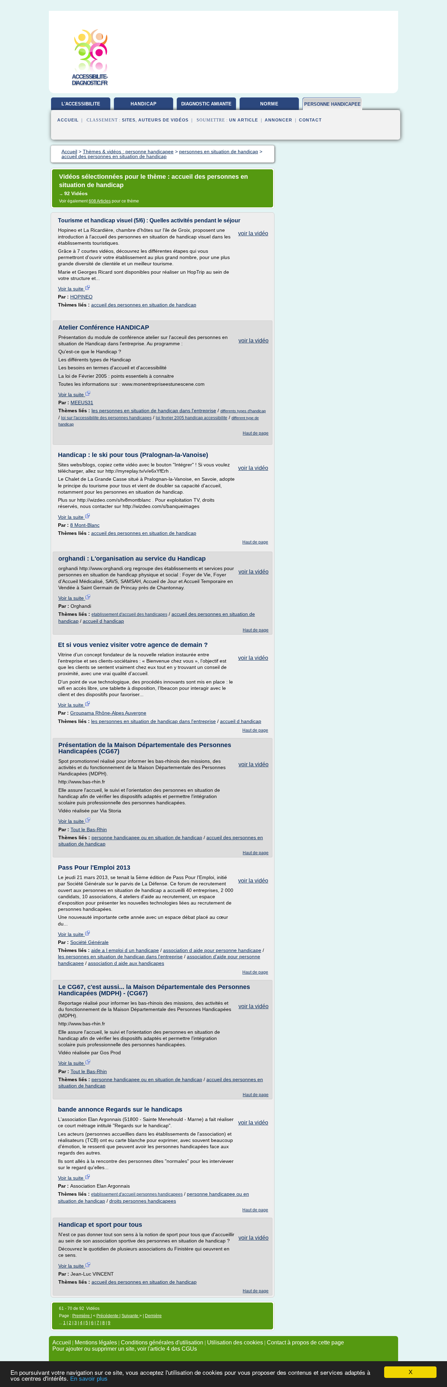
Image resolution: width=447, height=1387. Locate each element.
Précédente (107, 1315)
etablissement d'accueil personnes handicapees (137, 1194)
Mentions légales (96, 1342)
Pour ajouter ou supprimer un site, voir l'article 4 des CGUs (124, 1349)
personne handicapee (332, 104)
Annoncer (278, 120)
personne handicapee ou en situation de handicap (146, 837)
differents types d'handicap (243, 411)
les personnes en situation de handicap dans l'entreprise (153, 410)
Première (81, 1315)
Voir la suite (71, 289)
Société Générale (89, 942)
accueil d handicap (103, 621)
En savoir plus (89, 1378)
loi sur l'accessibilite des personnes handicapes (106, 417)
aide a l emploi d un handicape (125, 950)
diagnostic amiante (206, 103)
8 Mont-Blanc (85, 525)
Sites (128, 120)
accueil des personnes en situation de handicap (143, 305)
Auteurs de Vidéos (163, 120)
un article (243, 120)
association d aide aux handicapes (126, 963)
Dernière (153, 1315)
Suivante (130, 1315)
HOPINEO (81, 297)
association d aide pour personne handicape (212, 950)
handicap (144, 103)
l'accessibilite (80, 103)
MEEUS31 (82, 402)
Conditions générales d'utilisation (162, 1342)
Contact (310, 120)
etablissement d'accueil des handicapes (129, 614)
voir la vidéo (253, 233)
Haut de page (256, 433)
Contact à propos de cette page (305, 1342)
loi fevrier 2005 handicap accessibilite (191, 417)
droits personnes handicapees (142, 1201)
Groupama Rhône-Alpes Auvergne (108, 713)
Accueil (68, 120)
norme (269, 103)
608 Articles (100, 201)
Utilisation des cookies (235, 1342)
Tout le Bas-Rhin (89, 829)
